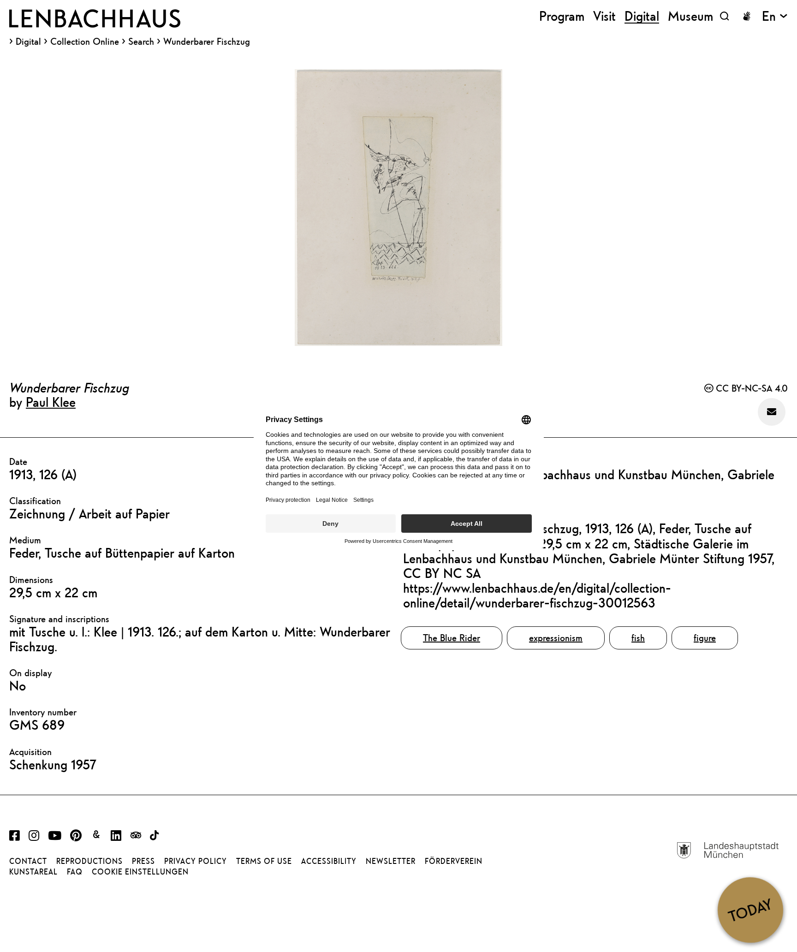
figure (705, 637)
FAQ (75, 872)
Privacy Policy (195, 861)
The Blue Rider (451, 637)
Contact (28, 861)
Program (561, 16)
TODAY (750, 909)
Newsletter (391, 861)
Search (141, 41)
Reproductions (89, 861)
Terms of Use (264, 861)
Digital (28, 41)
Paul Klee (51, 402)
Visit (604, 16)
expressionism (556, 637)
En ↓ (775, 16)
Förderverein (453, 861)
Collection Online (84, 41)
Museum (690, 16)
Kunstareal (33, 872)
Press (143, 861)
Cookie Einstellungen (140, 872)
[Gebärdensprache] (746, 16)
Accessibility (329, 861)
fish (638, 637)
